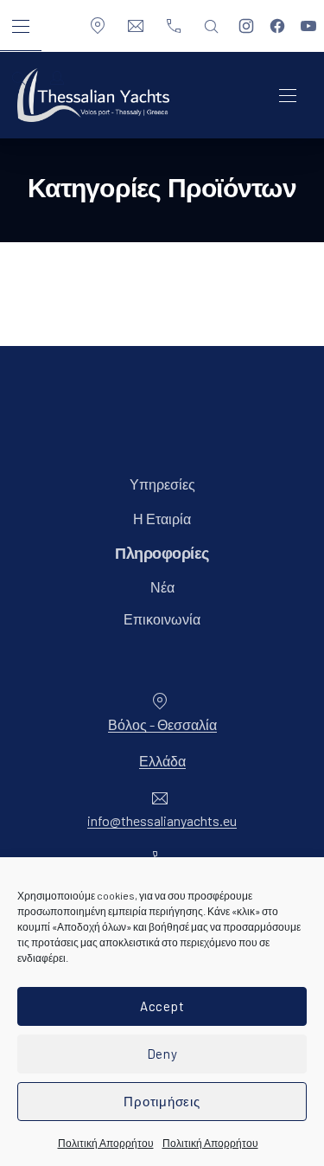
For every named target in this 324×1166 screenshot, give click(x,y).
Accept (162, 1006)
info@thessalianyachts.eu (162, 820)
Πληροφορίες (162, 554)
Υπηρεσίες (162, 484)
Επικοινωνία (162, 619)
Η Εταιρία (162, 518)
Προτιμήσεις (162, 1101)
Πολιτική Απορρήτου (106, 1143)
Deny (162, 1053)
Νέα (162, 587)
